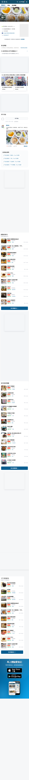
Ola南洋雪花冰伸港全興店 (9, 33)
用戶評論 (3, 114)
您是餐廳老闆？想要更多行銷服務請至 (14, 39)
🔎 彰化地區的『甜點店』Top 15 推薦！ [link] (11, 155)
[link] (13, 242)
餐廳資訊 (3, 5)
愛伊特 (7, 125)
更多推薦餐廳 (14, 468)
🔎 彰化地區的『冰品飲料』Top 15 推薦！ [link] (12, 161)
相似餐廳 (14, 5)
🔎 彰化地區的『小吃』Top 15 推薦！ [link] (11, 158)
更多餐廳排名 (14, 308)
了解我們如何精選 (23, 47)
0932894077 (6, 35)
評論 (9, 5)
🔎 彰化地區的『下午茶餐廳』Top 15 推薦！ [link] (12, 164)
